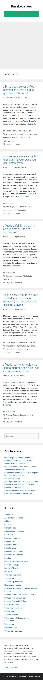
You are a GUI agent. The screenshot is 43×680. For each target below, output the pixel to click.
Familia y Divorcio (11, 568)
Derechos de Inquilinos (13, 551)
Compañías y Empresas (15, 342)
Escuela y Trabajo (11, 565)
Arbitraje (8, 521)
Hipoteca (8, 571)
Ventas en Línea (9, 349)
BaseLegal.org (21, 6)
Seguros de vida (11, 614)
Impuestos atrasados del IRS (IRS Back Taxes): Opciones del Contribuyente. (20, 160)
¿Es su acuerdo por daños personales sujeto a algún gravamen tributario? (18, 90)
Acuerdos (10, 134)
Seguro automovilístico (14, 608)
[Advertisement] (21, 44)
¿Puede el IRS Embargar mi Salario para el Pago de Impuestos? (19, 229)
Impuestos (25, 137)
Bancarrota (9, 524)
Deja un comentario (14, 144)
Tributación (26, 131)
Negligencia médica (12, 585)
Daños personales (22, 134)
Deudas (28, 207)
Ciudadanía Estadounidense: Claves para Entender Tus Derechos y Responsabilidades (21, 475)
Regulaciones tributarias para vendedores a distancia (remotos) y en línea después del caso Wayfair (20, 299)
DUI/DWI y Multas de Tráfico (16, 561)
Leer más (32, 124)
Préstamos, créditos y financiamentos (20, 594)
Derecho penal (10, 548)
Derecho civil (9, 541)
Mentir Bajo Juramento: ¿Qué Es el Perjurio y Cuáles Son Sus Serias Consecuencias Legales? (18, 460)
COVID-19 (8, 534)
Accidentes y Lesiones (13, 518)
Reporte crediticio (11, 604)
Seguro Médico (10, 611)
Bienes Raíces (10, 528)
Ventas (32, 346)
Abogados (8, 514)
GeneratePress (34, 676)
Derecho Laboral (11, 545)
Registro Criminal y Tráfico (15, 601)
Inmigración (9, 578)
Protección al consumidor (15, 598)
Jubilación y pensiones (13, 581)
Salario (29, 276)
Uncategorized (10, 627)
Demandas (16, 137)
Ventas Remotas (24, 349)
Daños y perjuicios (13, 131)
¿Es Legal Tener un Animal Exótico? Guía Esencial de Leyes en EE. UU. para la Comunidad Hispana (21, 484)
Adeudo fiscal (19, 207)
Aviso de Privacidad (11, 667)
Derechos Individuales (13, 555)
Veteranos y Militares (13, 631)
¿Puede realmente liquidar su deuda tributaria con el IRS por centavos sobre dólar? (21, 368)
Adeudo (9, 207)
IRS (14, 210)
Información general (12, 575)
